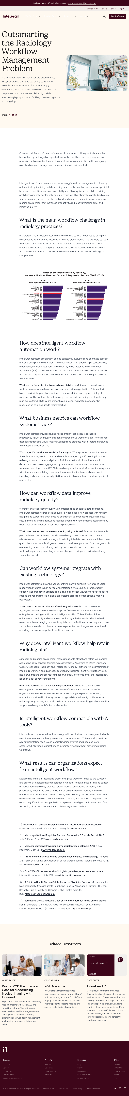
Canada (117, 1064)
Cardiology (49, 1068)
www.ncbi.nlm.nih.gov (37, 864)
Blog (79, 1064)
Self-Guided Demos (84, 1075)
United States (119, 1068)
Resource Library (84, 1078)
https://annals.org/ (81, 908)
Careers (104, 9)
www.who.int (79, 828)
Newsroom (81, 1071)
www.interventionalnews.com (70, 875)
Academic (48, 1075)
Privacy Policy (48, 1088)
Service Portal (92, 9)
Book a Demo (117, 16)
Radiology (48, 1064)
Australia (117, 1075)
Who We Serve (31, 16)
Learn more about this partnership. (82, 3)
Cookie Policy (77, 1088)
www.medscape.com (57, 839)
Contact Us (7, 1071)
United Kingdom (120, 1071)
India (115, 1078)
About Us (6, 1064)
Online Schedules (93, 1088)
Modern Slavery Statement (13, 1078)
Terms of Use (63, 1088)
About (83, 16)
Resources (69, 16)
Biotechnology (50, 1071)
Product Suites (51, 16)
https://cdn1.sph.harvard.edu (40, 893)
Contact (113, 9)
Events (80, 1068)
